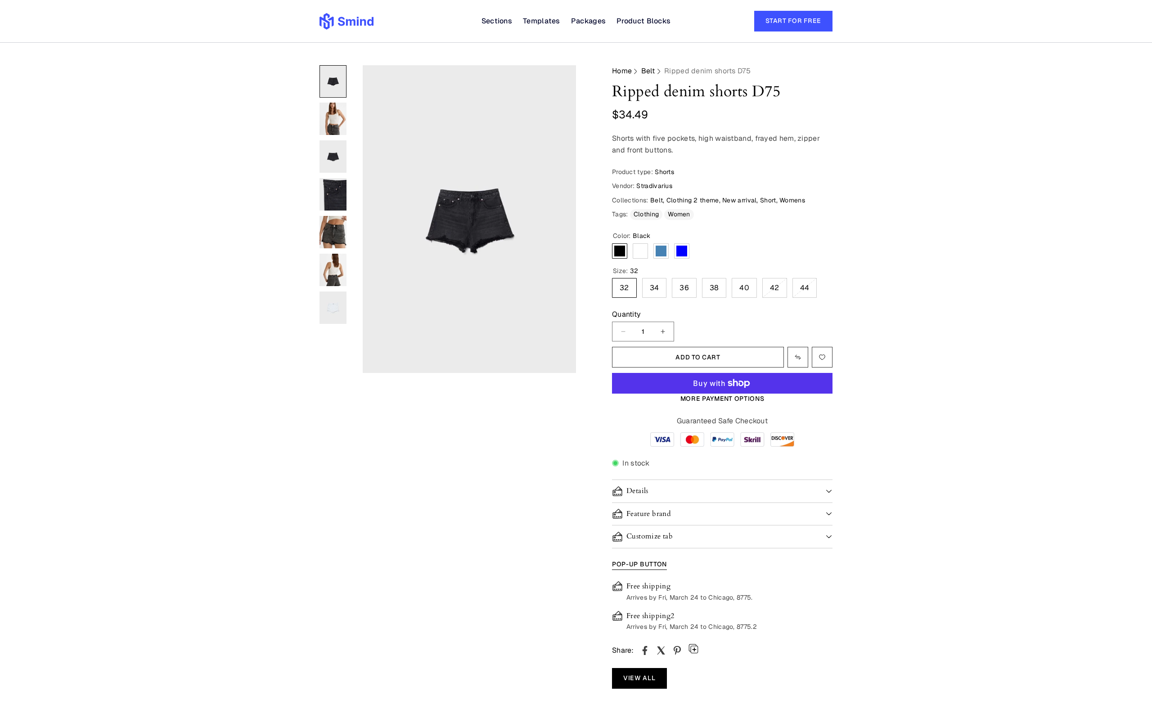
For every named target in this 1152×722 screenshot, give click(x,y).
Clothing (646, 214)
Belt (648, 71)
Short (768, 200)
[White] (640, 251)
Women (679, 214)
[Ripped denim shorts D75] (644, 650)
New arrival (739, 200)
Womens (792, 200)
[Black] (619, 251)
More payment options (722, 399)
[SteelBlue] (661, 251)
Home (622, 71)
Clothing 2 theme (692, 200)
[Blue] (681, 251)
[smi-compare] (822, 357)
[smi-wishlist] (798, 357)
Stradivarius (654, 186)
